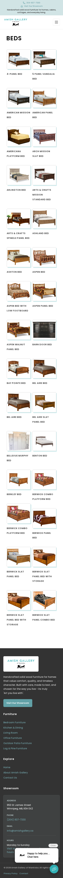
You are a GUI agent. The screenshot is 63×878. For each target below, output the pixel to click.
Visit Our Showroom (33, 6)
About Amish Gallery (15, 772)
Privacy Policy (11, 873)
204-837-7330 (33, 3)
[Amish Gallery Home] (15, 22)
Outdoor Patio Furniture (17, 743)
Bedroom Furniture (14, 722)
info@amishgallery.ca (20, 830)
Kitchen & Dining (13, 727)
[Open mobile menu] (56, 22)
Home (6, 767)
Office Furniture (12, 738)
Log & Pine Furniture (15, 748)
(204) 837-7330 (16, 819)
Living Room (10, 732)
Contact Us (10, 777)
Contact (23, 873)
